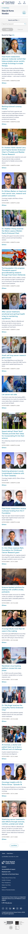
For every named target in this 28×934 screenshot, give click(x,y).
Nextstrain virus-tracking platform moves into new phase (11, 668)
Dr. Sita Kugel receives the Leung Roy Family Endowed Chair (12, 707)
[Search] (25, 23)
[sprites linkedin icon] (10, 908)
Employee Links (6, 871)
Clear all (20, 29)
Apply (7, 29)
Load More (14, 845)
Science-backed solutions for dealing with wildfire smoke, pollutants (13, 589)
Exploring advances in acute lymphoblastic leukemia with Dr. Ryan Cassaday (13, 473)
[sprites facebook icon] (3, 908)
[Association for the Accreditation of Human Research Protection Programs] (11, 928)
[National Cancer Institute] (8, 923)
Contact (4, 867)
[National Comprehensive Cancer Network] (19, 923)
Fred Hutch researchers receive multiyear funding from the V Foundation (14, 510)
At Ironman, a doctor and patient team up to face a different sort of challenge (12, 747)
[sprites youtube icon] (14, 908)
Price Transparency (6, 882)
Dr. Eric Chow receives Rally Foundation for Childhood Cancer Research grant (13, 550)
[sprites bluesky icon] (21, 908)
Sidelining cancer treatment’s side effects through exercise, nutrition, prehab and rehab (13, 821)
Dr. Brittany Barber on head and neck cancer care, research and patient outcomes (14, 193)
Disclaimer (4, 887)
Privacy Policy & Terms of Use (9, 877)
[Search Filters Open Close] (19, 20)
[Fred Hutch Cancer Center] (8, 862)
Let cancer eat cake (9, 394)
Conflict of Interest (6, 880)
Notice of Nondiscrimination (8, 889)
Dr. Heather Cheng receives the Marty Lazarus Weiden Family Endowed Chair (12, 231)
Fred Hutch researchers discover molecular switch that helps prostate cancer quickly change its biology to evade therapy (14, 61)
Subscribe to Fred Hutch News (10, 874)
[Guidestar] (17, 928)
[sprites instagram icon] (17, 908)
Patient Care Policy (6, 885)
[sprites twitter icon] (6, 908)
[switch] (24, 13)
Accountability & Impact (8, 869)
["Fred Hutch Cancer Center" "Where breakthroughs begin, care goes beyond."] (8, 2)
